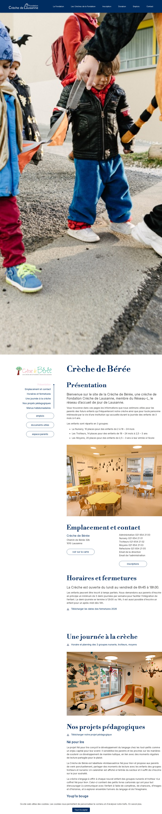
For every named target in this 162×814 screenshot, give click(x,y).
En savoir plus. (135, 804)
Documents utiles (40, 425)
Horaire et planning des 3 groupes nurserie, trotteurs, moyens (103, 644)
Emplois (136, 6)
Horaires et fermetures (39, 394)
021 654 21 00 (134, 534)
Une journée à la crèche (38, 398)
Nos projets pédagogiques (37, 403)
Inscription (107, 6)
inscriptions (133, 564)
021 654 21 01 (131, 538)
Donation (122, 6)
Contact (150, 6)
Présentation (44, 384)
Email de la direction (130, 552)
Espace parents (40, 434)
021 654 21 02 (131, 541)
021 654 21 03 (131, 545)
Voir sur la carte (80, 551)
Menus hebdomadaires (38, 408)
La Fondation (58, 6)
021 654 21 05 (132, 548)
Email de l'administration (132, 555)
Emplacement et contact (38, 389)
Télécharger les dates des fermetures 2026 (93, 609)
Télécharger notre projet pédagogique (91, 734)
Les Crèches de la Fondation (83, 6)
